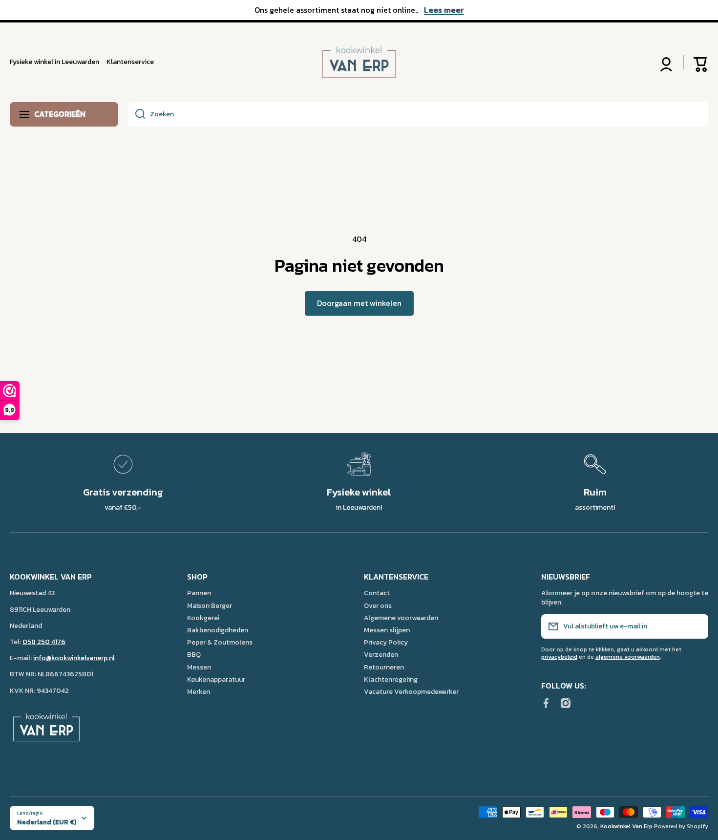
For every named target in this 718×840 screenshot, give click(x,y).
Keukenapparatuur (216, 679)
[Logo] (359, 62)
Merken (198, 691)
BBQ (194, 654)
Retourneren (384, 667)
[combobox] (418, 114)
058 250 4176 (43, 642)
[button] (701, 62)
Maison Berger (209, 605)
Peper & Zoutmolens (220, 642)
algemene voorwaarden (627, 656)
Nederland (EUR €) (46, 822)
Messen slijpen (387, 630)
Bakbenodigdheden (217, 630)
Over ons (378, 605)
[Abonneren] (696, 626)
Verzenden (381, 654)
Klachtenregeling (391, 679)
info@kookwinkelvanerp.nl (74, 658)
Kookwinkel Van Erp (626, 826)
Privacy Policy (386, 642)
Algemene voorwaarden (401, 618)
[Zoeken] (136, 114)
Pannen (199, 593)
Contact (377, 593)
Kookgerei (203, 618)
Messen (199, 667)
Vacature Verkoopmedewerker (411, 691)
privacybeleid (559, 656)
